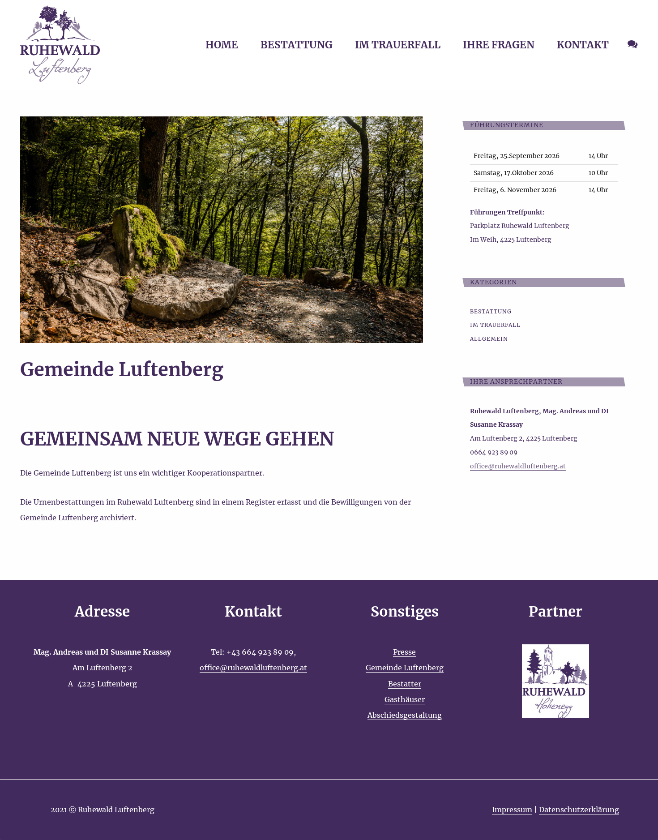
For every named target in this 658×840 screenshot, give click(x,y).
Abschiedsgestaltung (404, 715)
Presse (404, 651)
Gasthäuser (405, 699)
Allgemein (489, 338)
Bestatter (404, 683)
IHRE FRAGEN (498, 45)
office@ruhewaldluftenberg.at (253, 667)
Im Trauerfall (495, 324)
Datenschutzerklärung (579, 809)
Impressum (512, 809)
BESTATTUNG (297, 45)
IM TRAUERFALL (397, 45)
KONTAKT (583, 45)
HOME (221, 45)
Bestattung (491, 311)
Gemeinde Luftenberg (405, 667)
